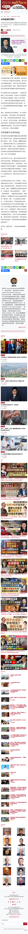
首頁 (1, 16)
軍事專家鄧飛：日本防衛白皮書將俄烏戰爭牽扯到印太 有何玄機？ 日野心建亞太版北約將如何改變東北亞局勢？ (18, 788)
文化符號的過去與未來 (15, 682)
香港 (8, 16)
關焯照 (9, 30)
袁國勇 (3, 35)
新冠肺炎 (13, 35)
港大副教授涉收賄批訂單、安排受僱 (9, 404)
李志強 (11, 773)
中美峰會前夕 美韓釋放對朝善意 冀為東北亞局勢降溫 (14, 357)
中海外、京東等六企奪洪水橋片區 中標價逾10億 (12, 381)
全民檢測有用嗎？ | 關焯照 (15, 16)
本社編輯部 (5, 359)
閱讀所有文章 (22, 327)
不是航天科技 (13, 772)
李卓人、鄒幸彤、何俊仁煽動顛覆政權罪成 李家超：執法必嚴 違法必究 (7, 246)
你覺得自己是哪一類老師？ (16, 675)
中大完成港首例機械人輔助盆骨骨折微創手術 (12, 454)
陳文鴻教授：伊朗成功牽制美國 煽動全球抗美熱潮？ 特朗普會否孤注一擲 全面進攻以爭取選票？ (18, 796)
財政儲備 (7, 35)
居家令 (23, 35)
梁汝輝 (11, 804)
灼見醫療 (2, 451)
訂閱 (25, 923)
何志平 (11, 683)
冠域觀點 (4, 33)
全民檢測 (18, 35)
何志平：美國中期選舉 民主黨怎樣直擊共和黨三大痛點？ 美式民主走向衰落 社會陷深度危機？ (18, 743)
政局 (5, 16)
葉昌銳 (11, 676)
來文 (11, 759)
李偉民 (11, 819)
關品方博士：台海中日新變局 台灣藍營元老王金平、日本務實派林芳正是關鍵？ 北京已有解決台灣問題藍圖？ (18, 706)
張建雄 (11, 751)
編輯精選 (12, 767)
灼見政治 (2, 355)
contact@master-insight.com (15, 914)
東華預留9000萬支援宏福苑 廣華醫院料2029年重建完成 (21, 259)
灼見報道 (2, 378)
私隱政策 (25, 930)
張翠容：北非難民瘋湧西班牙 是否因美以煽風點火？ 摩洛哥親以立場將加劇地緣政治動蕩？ (18, 811)
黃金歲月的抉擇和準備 (15, 749)
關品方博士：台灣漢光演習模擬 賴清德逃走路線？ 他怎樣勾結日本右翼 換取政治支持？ (18, 728)
